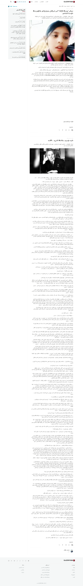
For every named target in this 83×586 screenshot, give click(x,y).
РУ (21, 2)
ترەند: (74, 6)
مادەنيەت (71, 127)
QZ (23, 2)
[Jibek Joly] (14, 6)
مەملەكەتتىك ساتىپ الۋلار (45, 577)
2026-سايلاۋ (61, 6)
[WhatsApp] (69, 130)
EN (19, 2)
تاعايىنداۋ (68, 6)
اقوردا (71, 6)
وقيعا (65, 6)
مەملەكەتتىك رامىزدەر (45, 572)
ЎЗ (13, 2)
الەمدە (74, 577)
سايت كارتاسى (21, 567)
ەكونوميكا (73, 575)
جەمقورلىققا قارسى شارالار (45, 575)
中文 (17, 2)
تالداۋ (74, 572)
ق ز (15, 2)
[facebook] (22, 560)
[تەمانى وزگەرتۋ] (29, 2)
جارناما (23, 572)
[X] (59, 130)
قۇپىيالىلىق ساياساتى (45, 570)
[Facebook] (62, 130)
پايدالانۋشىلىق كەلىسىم (45, 567)
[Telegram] (66, 130)
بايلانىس (22, 570)
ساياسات (73, 570)
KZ (25, 2)
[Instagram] (72, 130)
